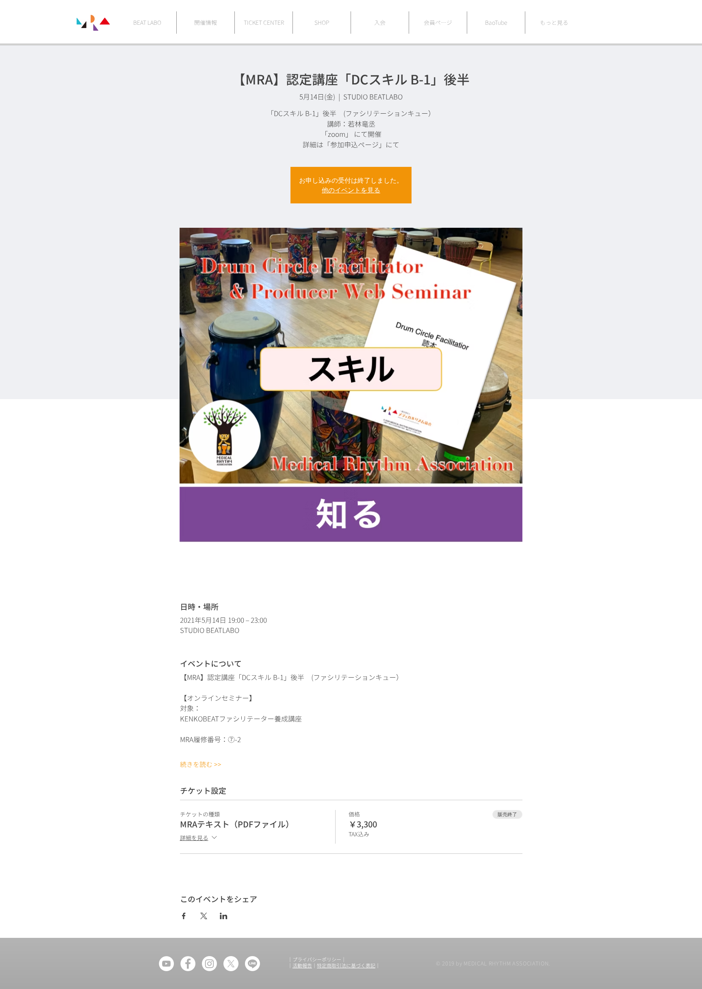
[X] (230, 963)
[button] (554, 22)
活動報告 (302, 965)
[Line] (252, 963)
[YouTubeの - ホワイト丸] (166, 963)
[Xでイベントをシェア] (204, 916)
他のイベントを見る (351, 190)
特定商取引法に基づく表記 (346, 965)
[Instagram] (209, 963)
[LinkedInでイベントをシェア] (224, 916)
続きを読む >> (200, 764)
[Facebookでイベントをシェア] (184, 916)
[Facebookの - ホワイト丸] (187, 963)
